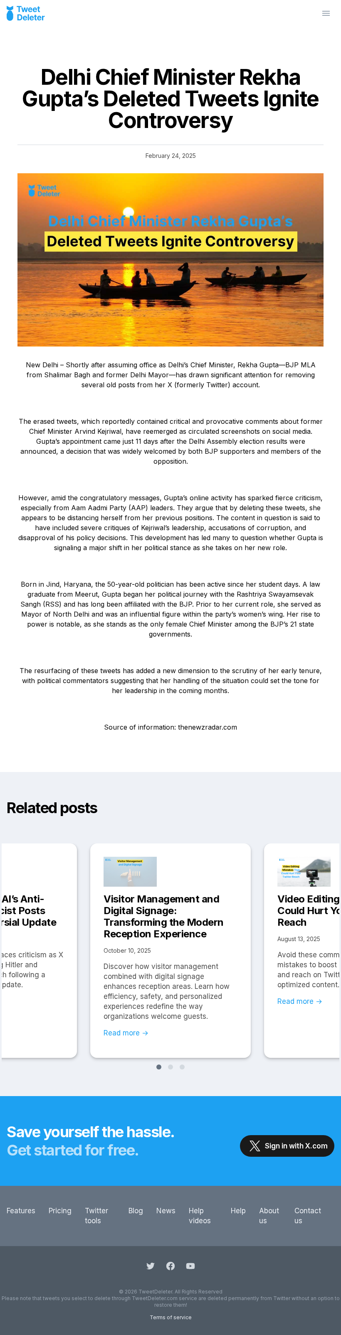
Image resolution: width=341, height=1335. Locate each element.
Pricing (60, 1211)
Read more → (126, 1033)
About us (269, 1216)
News (165, 1211)
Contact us (307, 1216)
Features (21, 1211)
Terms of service (171, 1317)
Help (238, 1211)
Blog (135, 1211)
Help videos (200, 1216)
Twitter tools (96, 1216)
